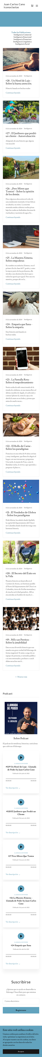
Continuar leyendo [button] (13, 93)
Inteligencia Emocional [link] (22, 37)
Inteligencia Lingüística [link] (22, 42)
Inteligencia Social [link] (22, 44)
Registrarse (21, 1010)
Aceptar (21, 1051)
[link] (14, 7)
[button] (37, 5)
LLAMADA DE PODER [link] (21, 763)
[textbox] (21, 1001)
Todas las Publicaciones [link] (21, 32)
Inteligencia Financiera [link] (22, 39)
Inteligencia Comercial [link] (22, 35)
